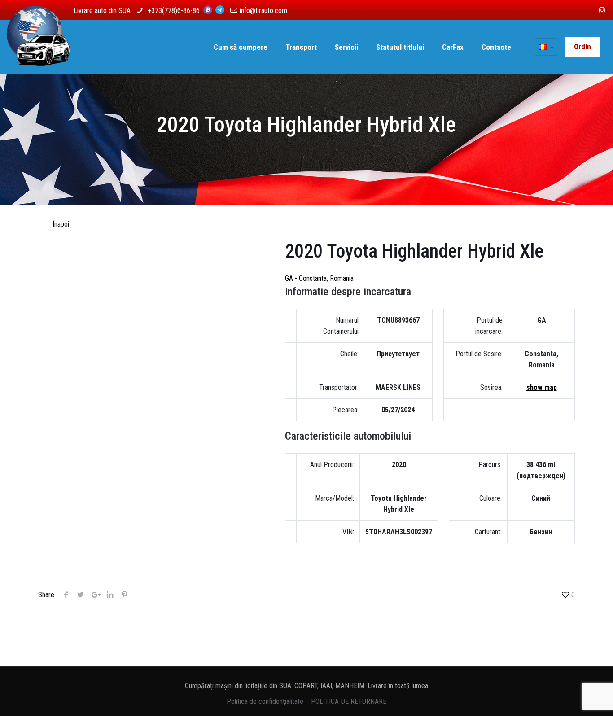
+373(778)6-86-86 (174, 10)
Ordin (582, 46)
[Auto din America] (38, 47)
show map (541, 387)
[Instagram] (602, 10)
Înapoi (61, 224)
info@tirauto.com (263, 10)
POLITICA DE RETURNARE (348, 701)
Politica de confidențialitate (265, 701)
